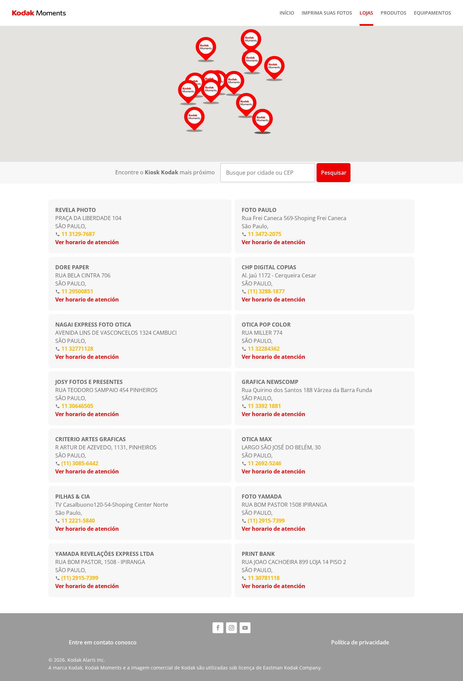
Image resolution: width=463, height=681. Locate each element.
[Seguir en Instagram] (231, 627)
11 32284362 (264, 348)
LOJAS (366, 12)
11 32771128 (77, 348)
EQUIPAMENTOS (432, 12)
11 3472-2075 (264, 234)
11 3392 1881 (264, 406)
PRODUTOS (393, 12)
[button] (234, 83)
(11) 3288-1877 (266, 291)
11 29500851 (77, 291)
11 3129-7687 (78, 234)
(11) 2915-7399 (266, 520)
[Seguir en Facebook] (218, 627)
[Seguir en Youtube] (245, 627)
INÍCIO (287, 12)
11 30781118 (264, 578)
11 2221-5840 (78, 520)
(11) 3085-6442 (79, 463)
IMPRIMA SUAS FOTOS (327, 12)
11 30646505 (77, 406)
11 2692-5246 (264, 463)
